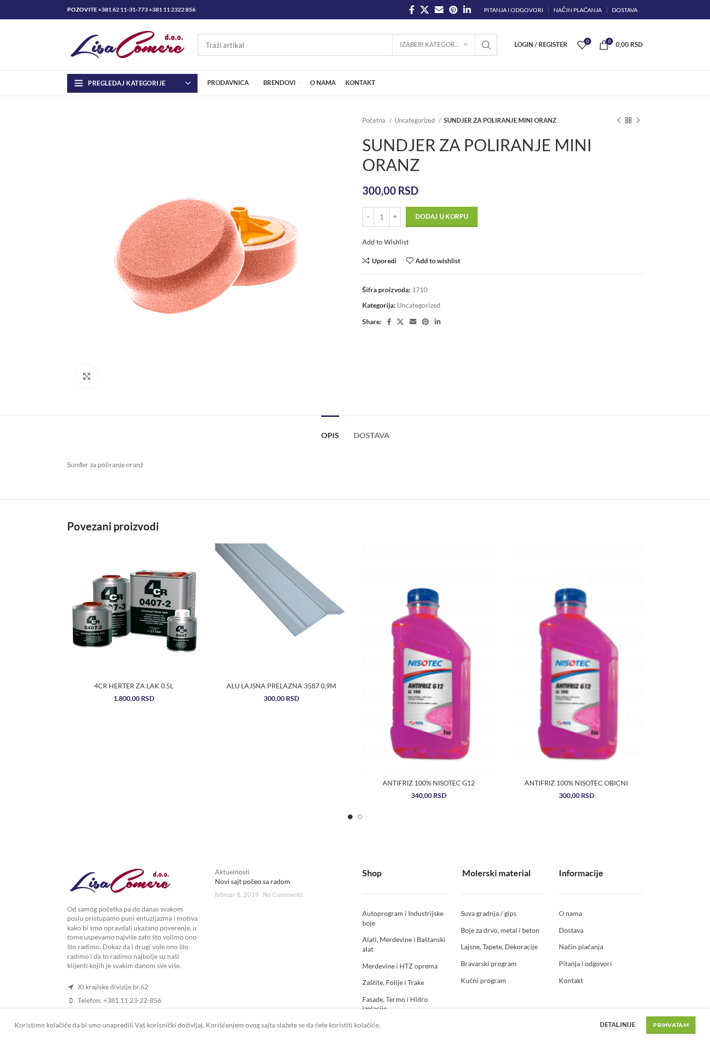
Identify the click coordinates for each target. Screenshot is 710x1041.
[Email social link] (439, 9)
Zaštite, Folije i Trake (393, 982)
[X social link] (424, 9)
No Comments (283, 894)
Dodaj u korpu (441, 216)
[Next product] (638, 121)
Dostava (571, 930)
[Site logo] (127, 44)
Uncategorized (415, 120)
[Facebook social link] (411, 9)
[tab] (330, 430)
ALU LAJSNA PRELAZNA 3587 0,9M (281, 686)
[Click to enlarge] (86, 377)
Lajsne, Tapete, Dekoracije (499, 946)
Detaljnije (617, 1024)
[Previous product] (619, 121)
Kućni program (483, 980)
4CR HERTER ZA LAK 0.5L (133, 686)
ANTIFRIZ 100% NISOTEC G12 (429, 783)
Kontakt (571, 980)
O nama (570, 913)
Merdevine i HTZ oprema (400, 966)
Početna (374, 120)
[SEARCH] (486, 45)
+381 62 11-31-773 (123, 9)
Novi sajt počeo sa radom (252, 881)
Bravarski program (489, 963)
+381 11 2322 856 (172, 9)
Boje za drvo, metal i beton (500, 930)
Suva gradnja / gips (488, 913)
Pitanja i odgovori (585, 963)
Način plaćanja (581, 946)
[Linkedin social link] (467, 9)
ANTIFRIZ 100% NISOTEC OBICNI (576, 783)
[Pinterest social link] (453, 9)
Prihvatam (671, 1024)
